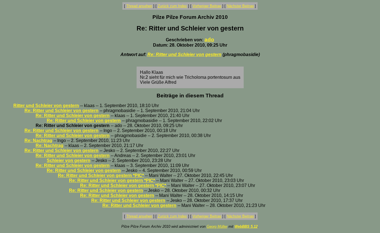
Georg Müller (217, 226)
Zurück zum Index (172, 6)
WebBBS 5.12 (246, 226)
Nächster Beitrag (240, 6)
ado (209, 39)
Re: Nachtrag (38, 140)
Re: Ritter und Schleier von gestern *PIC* (101, 175)
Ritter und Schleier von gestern (46, 105)
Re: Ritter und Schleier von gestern (184, 54)
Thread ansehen (139, 6)
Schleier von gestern (68, 160)
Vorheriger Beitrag (207, 6)
